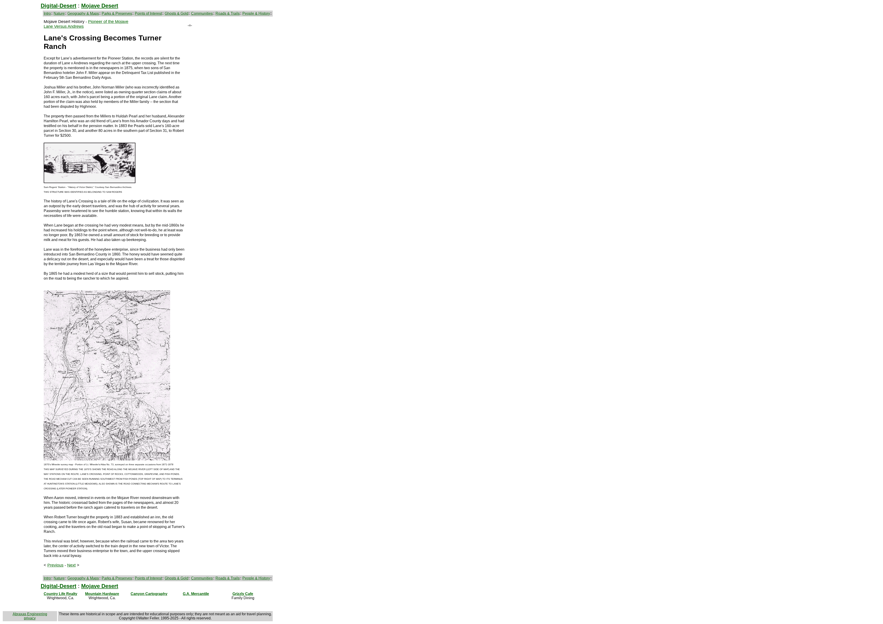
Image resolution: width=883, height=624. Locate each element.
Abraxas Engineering (30, 614)
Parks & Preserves (117, 13)
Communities (202, 13)
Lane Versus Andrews (64, 26)
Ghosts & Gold (176, 13)
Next (71, 565)
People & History (256, 13)
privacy (30, 618)
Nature (59, 13)
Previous (55, 565)
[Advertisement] (22, 88)
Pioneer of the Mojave (108, 21)
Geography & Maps (83, 13)
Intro (47, 13)
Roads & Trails (227, 13)
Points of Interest (148, 13)
